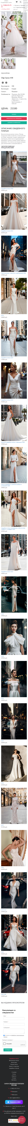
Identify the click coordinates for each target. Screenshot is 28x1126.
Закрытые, (15, 99)
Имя (5, 1016)
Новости (14, 1076)
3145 (2, 698)
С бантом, (15, 100)
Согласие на (14, 1036)
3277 (2, 825)
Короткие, (20, 96)
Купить (14, 114)
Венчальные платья (14, 1060)
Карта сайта (14, 1116)
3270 (2, 783)
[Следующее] (6, 81)
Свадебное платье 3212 (7, 231)
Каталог (25, 0)
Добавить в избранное (14, 122)
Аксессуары (14, 1062)
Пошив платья (14, 1064)
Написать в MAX (15, 1102)
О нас (24, 11)
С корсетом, (23, 99)
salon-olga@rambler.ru (14, 1097)
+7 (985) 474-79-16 (14, 1088)
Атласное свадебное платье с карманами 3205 (13, 442)
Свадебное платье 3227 (7, 357)
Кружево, (15, 97)
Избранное (16, 1)
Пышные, (15, 94)
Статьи (14, 1074)
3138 (2, 656)
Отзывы (14, 1078)
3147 (2, 740)
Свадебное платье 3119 (7, 400)
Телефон (6, 1021)
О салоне (14, 1072)
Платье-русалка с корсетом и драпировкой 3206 (13, 273)
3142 (2, 952)
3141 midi (3, 994)
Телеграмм (14, 1091)
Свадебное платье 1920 (7, 188)
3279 (2, 315)
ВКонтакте (14, 1094)
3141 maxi (3, 909)
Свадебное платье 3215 (7, 571)
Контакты (14, 1080)
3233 (2, 867)
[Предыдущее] (2, 81)
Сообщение (6, 1027)
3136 (2, 614)
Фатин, (20, 97)
